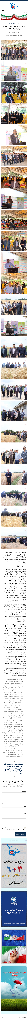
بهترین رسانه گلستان (9, 698)
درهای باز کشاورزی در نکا (11, 734)
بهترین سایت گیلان (13, 707)
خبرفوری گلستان (8, 728)
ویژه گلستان (15, 756)
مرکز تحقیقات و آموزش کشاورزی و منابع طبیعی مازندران (13, 754)
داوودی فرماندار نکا (13, 732)
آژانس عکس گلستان (17, 679)
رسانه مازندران (8, 741)
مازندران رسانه (16, 750)
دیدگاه (23, 791)
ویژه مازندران (8, 756)
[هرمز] (14, 17)
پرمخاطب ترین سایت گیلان (16, 719)
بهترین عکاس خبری (10, 709)
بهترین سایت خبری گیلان (16, 704)
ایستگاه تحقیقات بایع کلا (12, 683)
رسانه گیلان (16, 741)
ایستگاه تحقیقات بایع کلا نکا (15, 685)
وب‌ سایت (23, 821)
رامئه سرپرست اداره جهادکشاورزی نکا (13, 735)
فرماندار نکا (7, 747)
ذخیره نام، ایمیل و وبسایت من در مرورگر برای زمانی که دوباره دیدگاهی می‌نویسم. (13, 829)
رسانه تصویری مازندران (14, 739)
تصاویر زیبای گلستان (13, 724)
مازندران (11, 23)
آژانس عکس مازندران (14, 681)
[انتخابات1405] (14, 946)
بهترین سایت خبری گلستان (11, 702)
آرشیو (17, 23)
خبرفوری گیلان (19, 730)
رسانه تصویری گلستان (17, 737)
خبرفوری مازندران (11, 730)
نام (25, 806)
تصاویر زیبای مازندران (11, 726)
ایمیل (24, 813)
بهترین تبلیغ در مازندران (17, 689)
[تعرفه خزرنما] (14, 988)
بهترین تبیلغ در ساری (13, 691)
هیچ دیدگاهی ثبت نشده (12, 35)
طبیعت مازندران (14, 747)
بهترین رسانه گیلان (18, 700)
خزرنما (19, 732)
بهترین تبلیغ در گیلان (8, 687)
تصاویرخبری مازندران (18, 728)
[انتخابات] (14, 865)
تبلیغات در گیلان (14, 722)
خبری (14, 23)
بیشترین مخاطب (18, 711)
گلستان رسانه (11, 749)
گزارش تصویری (19, 749)
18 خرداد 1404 (13, 32)
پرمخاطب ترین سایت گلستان (11, 717)
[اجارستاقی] (14, 909)
